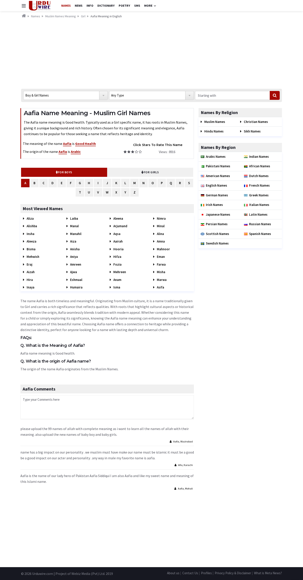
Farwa (161, 264)
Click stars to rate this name (157, 145)
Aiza (72, 241)
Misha (160, 272)
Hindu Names (214, 131)
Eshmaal (75, 280)
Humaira (76, 287)
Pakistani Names (218, 166)
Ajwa (73, 272)
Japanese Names (218, 214)
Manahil (75, 234)
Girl (83, 16)
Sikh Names (252, 131)
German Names (217, 195)
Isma (116, 287)
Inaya (30, 287)
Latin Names (258, 214)
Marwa (161, 280)
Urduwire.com (42, 573)
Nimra (161, 218)
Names (66, 6)
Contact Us (190, 573)
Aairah (118, 241)
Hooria (118, 249)
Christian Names (255, 122)
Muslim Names (214, 122)
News (79, 6)
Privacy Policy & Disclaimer (233, 573)
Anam (117, 280)
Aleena (118, 218)
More (148, 6)
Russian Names (260, 224)
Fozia (117, 264)
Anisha (74, 249)
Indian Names (259, 156)
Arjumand (120, 226)
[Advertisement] (151, 52)
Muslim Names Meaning (60, 16)
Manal (74, 226)
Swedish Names (217, 243)
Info (90, 6)
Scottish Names (217, 234)
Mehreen (119, 272)
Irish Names (214, 205)
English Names (216, 185)
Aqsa (116, 234)
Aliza (30, 218)
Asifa (160, 287)
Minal (160, 226)
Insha (30, 234)
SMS (137, 6)
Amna (160, 241)
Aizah (30, 272)
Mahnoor (163, 249)
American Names (218, 176)
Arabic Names (216, 156)
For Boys (65, 172)
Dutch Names (259, 176)
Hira (29, 280)
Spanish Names (260, 234)
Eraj (29, 264)
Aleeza (31, 241)
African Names (259, 166)
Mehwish (32, 256)
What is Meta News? (268, 573)
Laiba (73, 218)
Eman (160, 256)
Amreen (75, 264)
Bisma (30, 249)
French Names (259, 185)
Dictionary (106, 6)
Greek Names (259, 195)
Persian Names (217, 224)
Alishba (31, 226)
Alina (160, 234)
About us (173, 573)
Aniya (73, 256)
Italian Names (259, 205)
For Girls (151, 172)
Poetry (124, 6)
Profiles (206, 573)
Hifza (117, 256)
